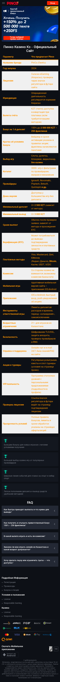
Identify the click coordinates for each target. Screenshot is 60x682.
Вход (52, 3)
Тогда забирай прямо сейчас (17, 38)
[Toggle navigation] (3, 3)
